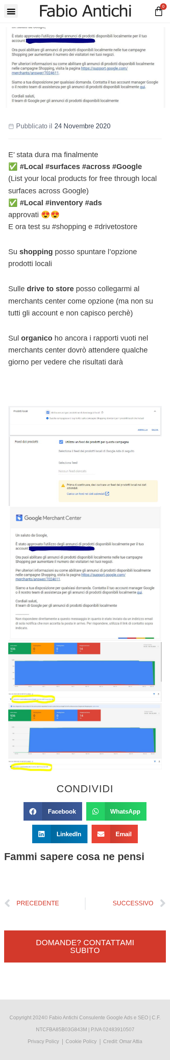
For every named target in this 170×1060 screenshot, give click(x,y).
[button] (11, 11)
